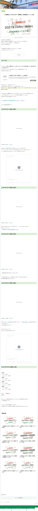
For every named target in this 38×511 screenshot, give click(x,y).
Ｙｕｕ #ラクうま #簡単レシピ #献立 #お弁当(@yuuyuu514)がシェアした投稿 (19, 361)
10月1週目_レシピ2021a (4, 144)
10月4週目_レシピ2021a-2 (4, 318)
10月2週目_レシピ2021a (4, 222)
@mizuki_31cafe (8, 148)
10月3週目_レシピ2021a (4, 269)
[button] (34, 276)
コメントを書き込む (19, 497)
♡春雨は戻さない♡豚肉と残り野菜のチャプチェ (10, 229)
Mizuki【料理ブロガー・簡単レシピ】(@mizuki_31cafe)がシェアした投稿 (19, 182)
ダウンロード (11, 144)
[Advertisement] (19, 484)
